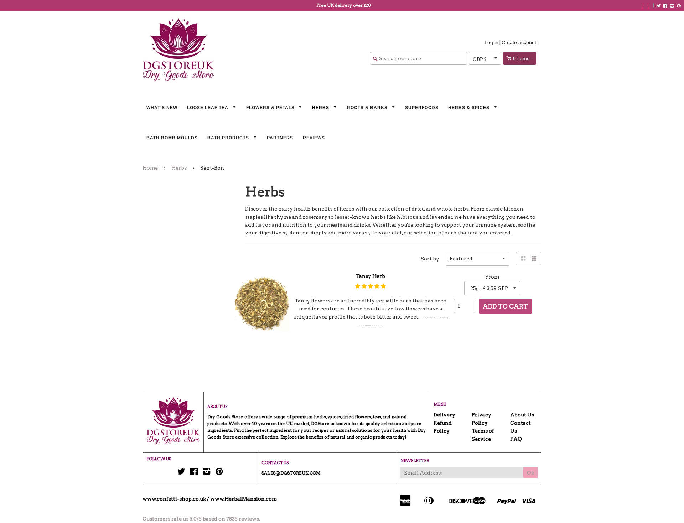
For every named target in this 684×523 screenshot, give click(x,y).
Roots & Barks (368, 107)
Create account (519, 42)
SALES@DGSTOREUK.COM (291, 473)
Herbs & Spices (469, 107)
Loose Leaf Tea (208, 107)
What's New (161, 107)
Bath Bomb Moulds (172, 137)
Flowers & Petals (271, 107)
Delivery (444, 415)
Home (150, 168)
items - (523, 58)
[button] (370, 286)
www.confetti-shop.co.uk (174, 499)
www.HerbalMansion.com (243, 499)
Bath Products (228, 137)
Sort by (430, 259)
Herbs (321, 107)
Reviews (314, 137)
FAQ (516, 439)
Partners (280, 137)
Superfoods (422, 107)
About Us (522, 415)
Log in (491, 42)
